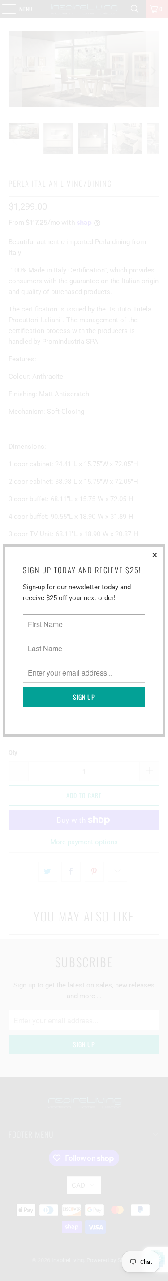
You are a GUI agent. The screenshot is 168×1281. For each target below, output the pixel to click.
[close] (155, 555)
